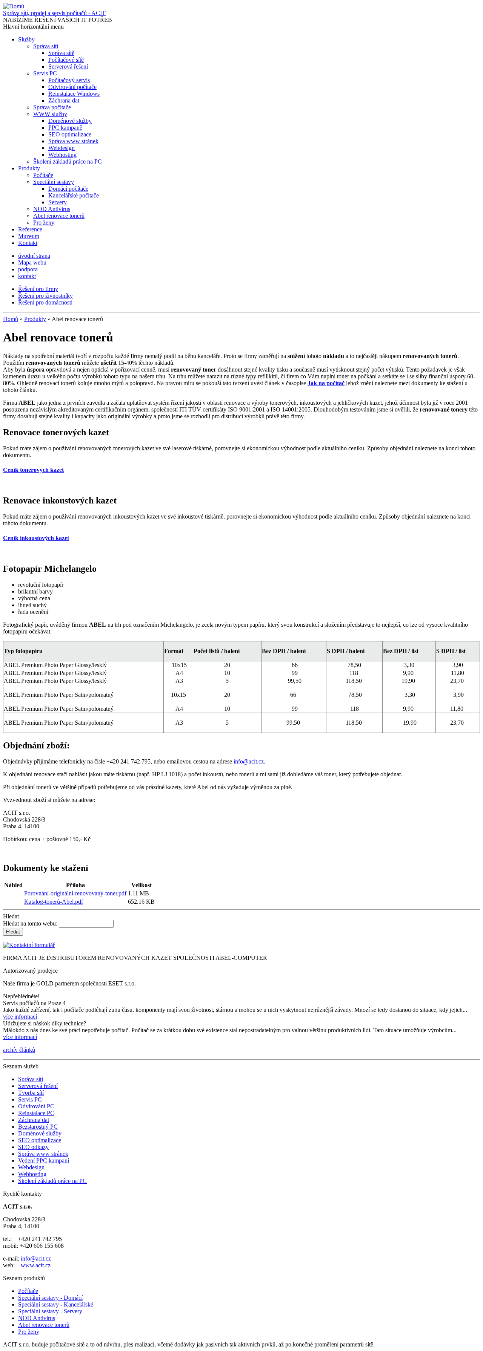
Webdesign (61, 148)
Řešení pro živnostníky (45, 295)
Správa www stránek (73, 141)
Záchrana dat (63, 100)
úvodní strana (34, 255)
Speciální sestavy (53, 182)
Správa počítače (52, 107)
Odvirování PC (36, 1106)
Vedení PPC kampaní (43, 1160)
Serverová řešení (68, 66)
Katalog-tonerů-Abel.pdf (53, 901)
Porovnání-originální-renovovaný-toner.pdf (75, 893)
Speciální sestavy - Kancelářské (55, 1304)
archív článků (19, 1050)
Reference (30, 229)
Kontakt (27, 243)
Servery (57, 202)
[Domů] (13, 6)
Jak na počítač (326, 383)
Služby (26, 39)
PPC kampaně (65, 127)
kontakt (27, 276)
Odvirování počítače (72, 87)
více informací (20, 1016)
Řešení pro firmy (38, 289)
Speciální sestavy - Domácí (50, 1297)
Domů (10, 319)
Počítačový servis (69, 80)
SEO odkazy (33, 1147)
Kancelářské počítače (73, 195)
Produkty (29, 168)
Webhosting (62, 154)
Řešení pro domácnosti (45, 302)
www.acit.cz (36, 1265)
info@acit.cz (249, 761)
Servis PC (45, 73)
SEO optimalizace (69, 134)
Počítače (43, 175)
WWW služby (50, 114)
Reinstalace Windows (74, 93)
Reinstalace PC (36, 1113)
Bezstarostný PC (38, 1126)
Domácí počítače (68, 188)
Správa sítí (45, 46)
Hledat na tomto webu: (31, 923)
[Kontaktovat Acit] (29, 945)
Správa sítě (61, 53)
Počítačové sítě (66, 60)
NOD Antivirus (51, 209)
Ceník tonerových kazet (33, 470)
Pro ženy (43, 222)
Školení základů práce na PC (67, 161)
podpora (28, 269)
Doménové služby (70, 121)
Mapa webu (32, 262)
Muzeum (28, 236)
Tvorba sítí (31, 1092)
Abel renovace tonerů (59, 216)
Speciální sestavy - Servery (50, 1311)
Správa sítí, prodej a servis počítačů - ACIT (54, 13)
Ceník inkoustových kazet (36, 538)
